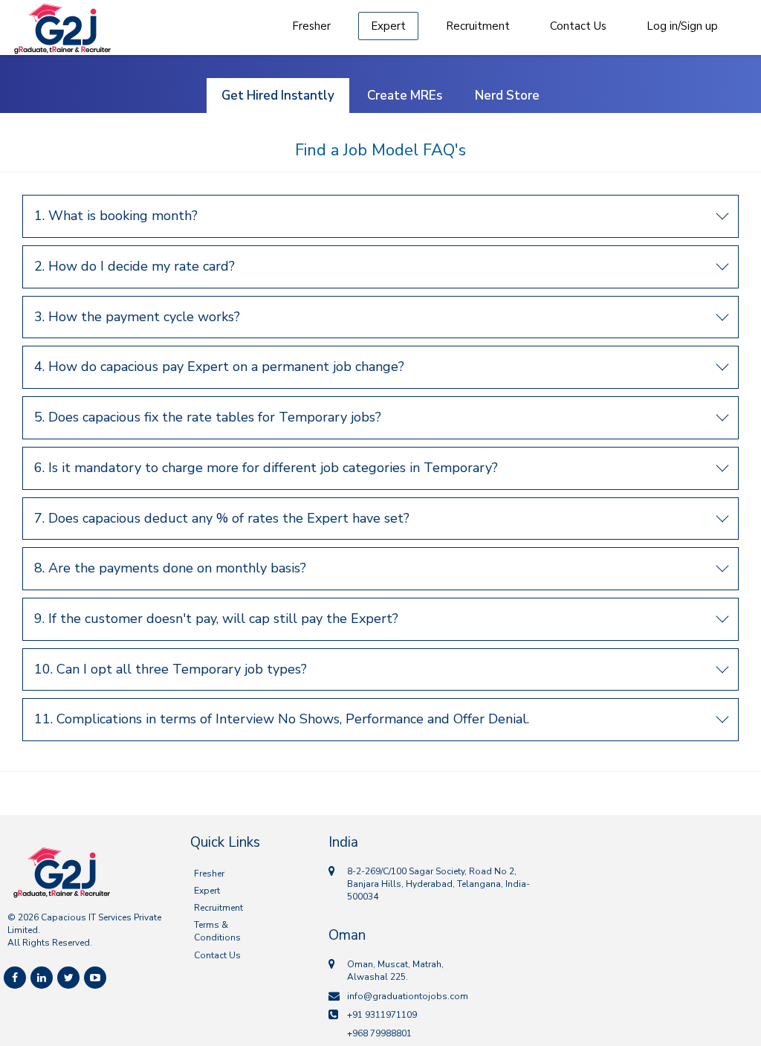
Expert (388, 26)
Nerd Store (507, 95)
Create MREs (404, 95)
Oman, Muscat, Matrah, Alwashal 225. (395, 970)
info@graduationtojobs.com (407, 996)
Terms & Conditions (217, 931)
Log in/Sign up (682, 26)
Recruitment (478, 26)
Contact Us (578, 26)
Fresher (311, 26)
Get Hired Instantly (277, 95)
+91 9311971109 (382, 1015)
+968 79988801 (379, 1033)
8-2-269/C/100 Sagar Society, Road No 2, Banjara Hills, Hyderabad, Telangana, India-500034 (438, 884)
